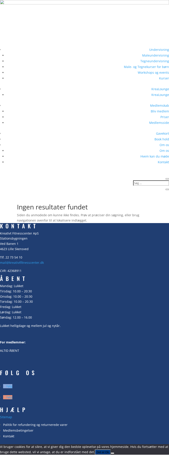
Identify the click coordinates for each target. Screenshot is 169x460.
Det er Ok (103, 452)
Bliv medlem (160, 111)
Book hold (161, 139)
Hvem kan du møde (154, 156)
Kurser (164, 78)
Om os (164, 145)
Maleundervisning (155, 55)
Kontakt (163, 162)
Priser (164, 117)
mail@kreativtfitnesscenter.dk (22, 262)
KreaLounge (160, 89)
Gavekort (162, 133)
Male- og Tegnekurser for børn (146, 67)
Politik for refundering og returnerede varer (35, 425)
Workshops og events (153, 72)
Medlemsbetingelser (18, 430)
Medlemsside (159, 123)
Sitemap (6, 417)
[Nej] (112, 453)
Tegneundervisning (154, 61)
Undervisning (159, 50)
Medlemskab (159, 105)
